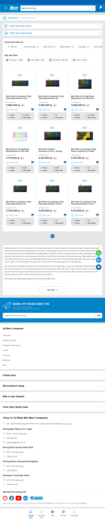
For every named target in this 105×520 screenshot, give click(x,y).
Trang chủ (13, 18)
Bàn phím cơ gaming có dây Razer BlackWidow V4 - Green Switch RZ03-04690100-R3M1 (51, 97)
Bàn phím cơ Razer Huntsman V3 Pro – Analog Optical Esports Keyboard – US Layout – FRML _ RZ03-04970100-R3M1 (51, 150)
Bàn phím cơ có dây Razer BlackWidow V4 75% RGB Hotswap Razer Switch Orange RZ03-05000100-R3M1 (82, 97)
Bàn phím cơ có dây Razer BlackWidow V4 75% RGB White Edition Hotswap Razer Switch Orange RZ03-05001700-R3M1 (18, 150)
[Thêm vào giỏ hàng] (32, 110)
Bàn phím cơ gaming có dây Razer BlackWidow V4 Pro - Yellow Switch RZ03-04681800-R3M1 (51, 203)
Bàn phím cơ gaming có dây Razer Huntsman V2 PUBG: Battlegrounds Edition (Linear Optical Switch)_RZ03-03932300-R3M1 (83, 150)
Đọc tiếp (51, 290)
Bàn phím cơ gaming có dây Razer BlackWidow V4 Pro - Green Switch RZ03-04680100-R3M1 (83, 203)
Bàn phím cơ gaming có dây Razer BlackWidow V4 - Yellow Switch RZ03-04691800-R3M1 (18, 203)
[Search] (92, 8)
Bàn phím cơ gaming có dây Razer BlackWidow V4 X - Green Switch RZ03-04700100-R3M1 (18, 97)
